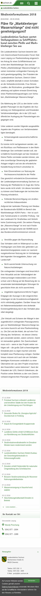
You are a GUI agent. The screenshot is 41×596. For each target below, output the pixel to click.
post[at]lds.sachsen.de (20, 573)
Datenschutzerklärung (10, 587)
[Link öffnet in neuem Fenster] (6, 3)
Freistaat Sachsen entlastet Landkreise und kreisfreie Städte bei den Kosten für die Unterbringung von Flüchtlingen (20, 402)
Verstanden (31, 580)
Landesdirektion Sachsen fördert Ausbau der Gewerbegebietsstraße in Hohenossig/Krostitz (20, 455)
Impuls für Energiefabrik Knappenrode (19, 424)
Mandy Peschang (12, 525)
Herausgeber (6, 552)
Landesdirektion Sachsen (11, 8)
